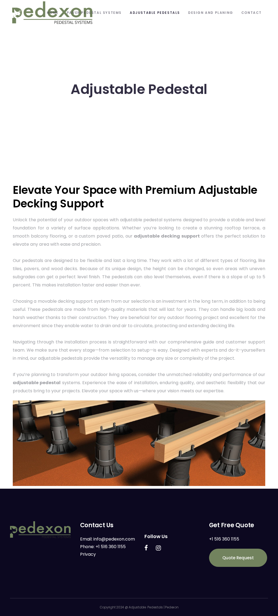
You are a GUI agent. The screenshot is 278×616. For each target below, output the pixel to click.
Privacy (88, 554)
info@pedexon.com (114, 539)
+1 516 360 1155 (111, 547)
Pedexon (171, 607)
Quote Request (238, 558)
